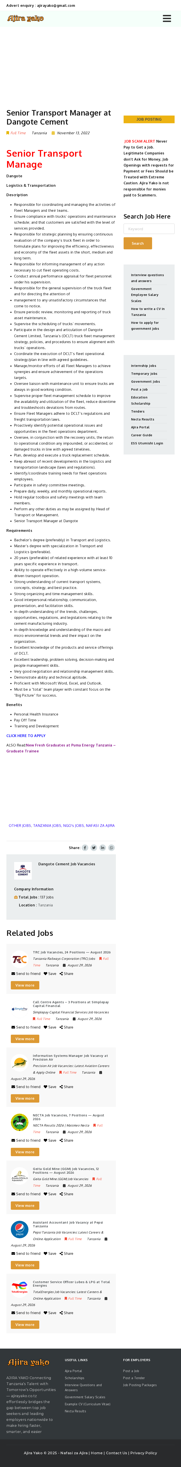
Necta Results (142, 419)
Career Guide (141, 435)
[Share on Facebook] (85, 847)
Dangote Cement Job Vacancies (66, 864)
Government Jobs (145, 381)
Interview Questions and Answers (83, 1387)
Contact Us (117, 1453)
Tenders (138, 411)
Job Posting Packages (140, 1385)
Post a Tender (134, 1378)
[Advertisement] (90, 60)
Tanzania (45, 905)
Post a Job (139, 389)
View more (25, 985)
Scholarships (75, 1378)
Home (97, 1453)
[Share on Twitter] (93, 847)
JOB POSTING (149, 119)
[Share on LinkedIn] (102, 847)
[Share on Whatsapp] (111, 847)
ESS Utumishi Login (147, 443)
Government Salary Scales (85, 1397)
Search (138, 243)
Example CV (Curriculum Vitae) (88, 1404)
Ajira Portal (140, 427)
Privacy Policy (143, 1453)
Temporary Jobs (144, 373)
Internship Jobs (143, 366)
